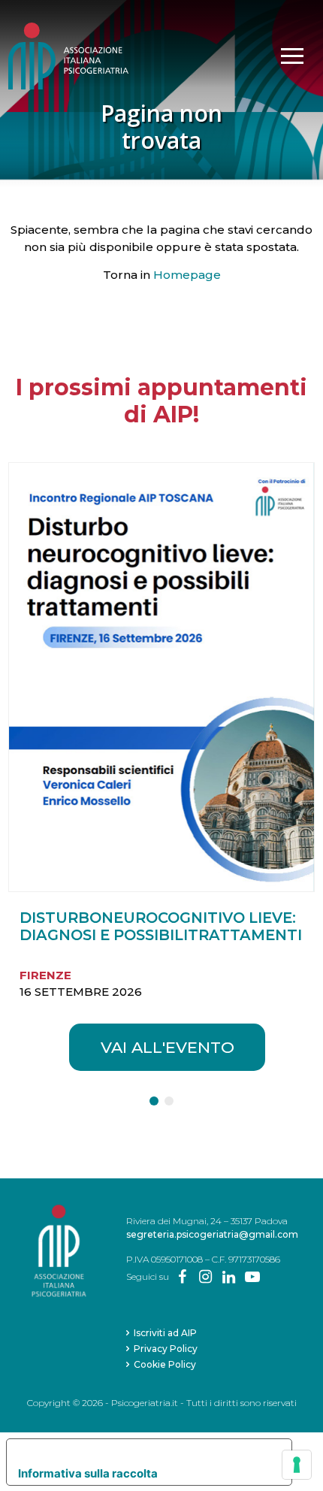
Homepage (187, 275)
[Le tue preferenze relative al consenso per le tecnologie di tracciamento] (296, 1464)
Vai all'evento (167, 1047)
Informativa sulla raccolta (88, 1473)
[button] (153, 1100)
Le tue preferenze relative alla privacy (144, 1450)
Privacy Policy (166, 1348)
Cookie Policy (165, 1364)
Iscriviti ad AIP (165, 1332)
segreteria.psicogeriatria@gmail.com (212, 1234)
